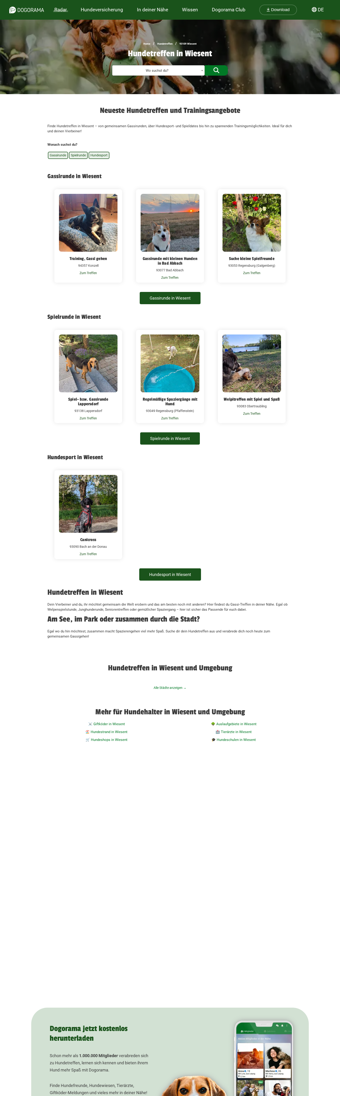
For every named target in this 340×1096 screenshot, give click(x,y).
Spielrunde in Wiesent (170, 438)
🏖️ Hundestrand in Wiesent (106, 732)
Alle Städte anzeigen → (170, 688)
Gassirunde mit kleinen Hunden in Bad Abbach (170, 261)
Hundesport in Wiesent (170, 574)
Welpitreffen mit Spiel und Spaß (252, 399)
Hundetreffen (165, 43)
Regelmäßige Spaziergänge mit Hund (170, 401)
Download (280, 9)
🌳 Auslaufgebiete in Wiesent (234, 724)
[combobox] (158, 70)
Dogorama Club (228, 9)
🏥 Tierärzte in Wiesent (234, 732)
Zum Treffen (88, 273)
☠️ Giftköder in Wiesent (106, 724)
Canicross (88, 539)
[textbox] (158, 70)
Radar (60, 9)
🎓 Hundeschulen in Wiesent (233, 740)
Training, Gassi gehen (88, 258)
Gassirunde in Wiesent (170, 298)
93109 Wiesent (188, 43)
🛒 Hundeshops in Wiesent (106, 740)
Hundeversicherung (102, 9)
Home (146, 43)
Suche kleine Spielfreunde (252, 258)
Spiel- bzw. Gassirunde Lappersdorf (88, 401)
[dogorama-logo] (26, 9)
